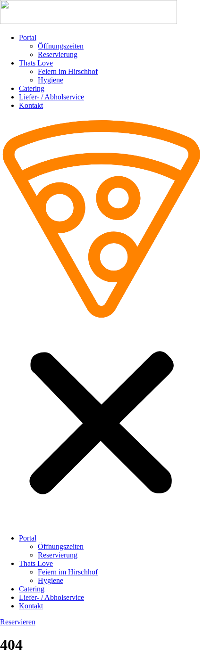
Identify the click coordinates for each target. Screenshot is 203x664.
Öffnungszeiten (61, 46)
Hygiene (50, 80)
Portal (27, 37)
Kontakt (31, 105)
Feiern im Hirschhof (68, 71)
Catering (31, 88)
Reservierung (57, 54)
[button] (101, 321)
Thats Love (36, 63)
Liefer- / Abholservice (51, 97)
